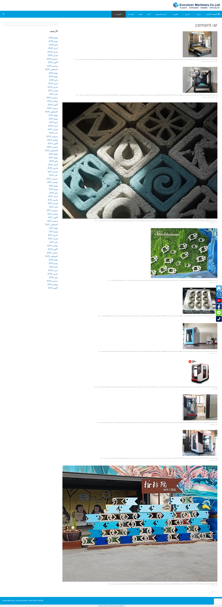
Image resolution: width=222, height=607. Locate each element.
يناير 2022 (53, 207)
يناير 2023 (53, 175)
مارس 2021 (53, 235)
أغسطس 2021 (51, 224)
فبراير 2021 (53, 238)
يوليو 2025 (53, 73)
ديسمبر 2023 (52, 136)
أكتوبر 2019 (53, 288)
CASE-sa (211, 61)
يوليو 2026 (53, 38)
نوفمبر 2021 (52, 214)
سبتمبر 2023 (52, 147)
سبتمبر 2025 (52, 66)
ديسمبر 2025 (52, 59)
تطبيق (176, 14)
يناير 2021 (53, 242)
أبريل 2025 (53, 83)
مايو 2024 (53, 122)
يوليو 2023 (53, 154)
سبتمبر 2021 (52, 221)
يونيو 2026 (53, 41)
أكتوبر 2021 (53, 217)
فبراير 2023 (53, 171)
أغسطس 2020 (51, 256)
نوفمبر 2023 (52, 140)
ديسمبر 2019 (52, 281)
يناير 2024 (53, 133)
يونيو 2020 (53, 263)
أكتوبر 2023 (53, 143)
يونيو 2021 (53, 231)
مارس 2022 (53, 200)
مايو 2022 (53, 193)
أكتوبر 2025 (53, 62)
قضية (140, 14)
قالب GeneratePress (10, 600)
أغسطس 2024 (51, 111)
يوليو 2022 (53, 186)
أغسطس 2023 (51, 150)
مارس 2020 (52, 274)
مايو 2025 (53, 80)
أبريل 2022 (53, 196)
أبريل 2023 (53, 164)
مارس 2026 (52, 52)
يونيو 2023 (53, 157)
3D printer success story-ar (206, 61)
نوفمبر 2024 (52, 101)
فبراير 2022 (53, 203)
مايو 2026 (53, 45)
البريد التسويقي (160, 14)
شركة (199, 14)
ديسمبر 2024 (52, 97)
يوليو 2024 (53, 115)
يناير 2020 (53, 277)
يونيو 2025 (53, 76)
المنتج (187, 14)
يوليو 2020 (53, 260)
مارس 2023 (52, 168)
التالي (212, 591)
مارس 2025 (53, 87)
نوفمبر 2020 (52, 245)
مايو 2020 (53, 267)
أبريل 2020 (53, 270)
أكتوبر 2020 (53, 249)
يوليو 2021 (53, 228)
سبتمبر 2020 (52, 252)
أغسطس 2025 (51, 69)
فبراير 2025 (53, 90)
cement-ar (214, 61)
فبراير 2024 (53, 129)
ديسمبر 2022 (52, 179)
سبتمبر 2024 (52, 108)
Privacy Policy (103, 606)
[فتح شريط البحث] (3, 14)
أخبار (148, 14)
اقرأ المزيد (76, 59)
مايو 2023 (53, 161)
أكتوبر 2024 (53, 104)
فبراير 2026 (53, 55)
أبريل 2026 (53, 48)
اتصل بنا (131, 14)
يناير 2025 (53, 94)
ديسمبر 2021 (52, 210)
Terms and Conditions (116, 606)
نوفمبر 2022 (52, 182)
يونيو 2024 (53, 119)
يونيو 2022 (53, 189)
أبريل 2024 (53, 126)
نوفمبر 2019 (52, 284)
